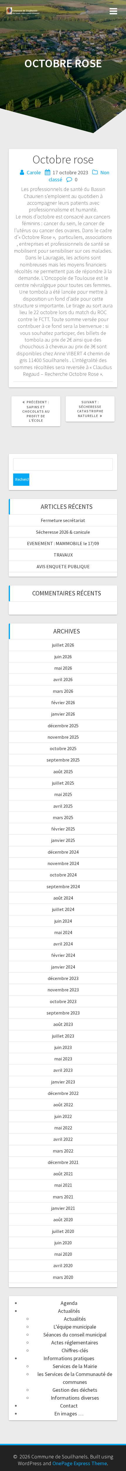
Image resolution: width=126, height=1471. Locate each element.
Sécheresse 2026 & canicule (63, 532)
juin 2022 (63, 1116)
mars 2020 (63, 1277)
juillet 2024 (63, 909)
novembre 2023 (63, 990)
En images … (69, 1413)
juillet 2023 (63, 1036)
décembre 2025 (63, 725)
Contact (69, 1405)
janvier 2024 (63, 967)
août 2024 (63, 898)
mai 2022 (63, 1128)
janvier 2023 (63, 1082)
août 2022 (63, 1104)
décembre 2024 (63, 852)
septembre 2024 (63, 886)
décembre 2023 (63, 978)
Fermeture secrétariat (63, 520)
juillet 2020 (63, 1231)
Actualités (69, 1311)
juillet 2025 (63, 783)
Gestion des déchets (74, 1389)
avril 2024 (63, 944)
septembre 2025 (63, 760)
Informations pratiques (68, 1358)
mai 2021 (63, 1185)
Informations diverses (75, 1397)
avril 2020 (63, 1265)
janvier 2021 (63, 1208)
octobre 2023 (63, 1001)
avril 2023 (63, 1070)
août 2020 (63, 1219)
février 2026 (63, 702)
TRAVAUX (63, 555)
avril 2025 (63, 806)
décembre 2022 (63, 1093)
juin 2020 (63, 1243)
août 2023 (63, 1024)
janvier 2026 (63, 714)
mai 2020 (63, 1254)
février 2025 (63, 829)
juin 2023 (63, 1047)
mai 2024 (63, 932)
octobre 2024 (63, 875)
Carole (34, 172)
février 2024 (63, 955)
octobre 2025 (63, 748)
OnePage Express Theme (79, 1463)
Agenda (69, 1303)
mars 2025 (63, 817)
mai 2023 (63, 1059)
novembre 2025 (63, 737)
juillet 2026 (63, 645)
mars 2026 (63, 691)
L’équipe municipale (74, 1326)
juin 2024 (63, 921)
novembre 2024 (63, 863)
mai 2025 (63, 794)
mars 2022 (63, 1151)
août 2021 (63, 1174)
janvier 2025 (63, 840)
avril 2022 (63, 1139)
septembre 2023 (63, 1013)
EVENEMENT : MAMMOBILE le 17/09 (63, 543)
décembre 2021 (63, 1162)
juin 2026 (63, 656)
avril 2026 (63, 679)
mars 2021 (63, 1197)
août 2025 (63, 771)
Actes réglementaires (74, 1342)
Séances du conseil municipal (74, 1334)
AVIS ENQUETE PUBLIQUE (63, 566)
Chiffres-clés (75, 1350)
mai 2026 (63, 668)
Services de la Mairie (75, 1366)
